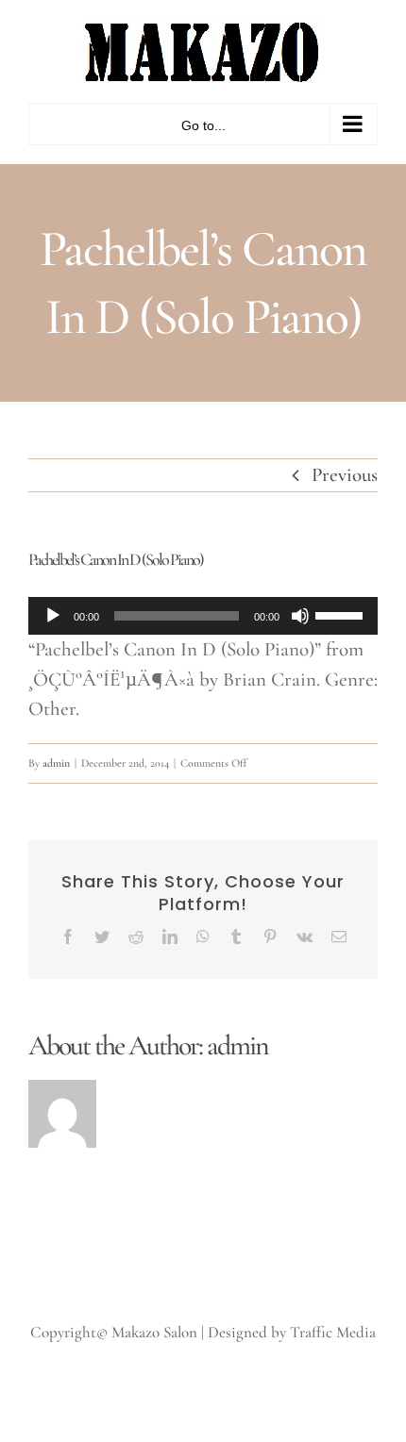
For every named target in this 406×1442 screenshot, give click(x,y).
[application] (203, 616)
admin (56, 763)
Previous (345, 475)
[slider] (341, 614)
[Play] (52, 615)
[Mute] (300, 615)
